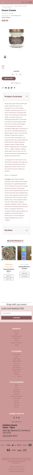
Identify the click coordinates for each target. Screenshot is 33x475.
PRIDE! (16, 356)
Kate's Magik (16, 398)
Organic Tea (16, 365)
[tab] (16, 96)
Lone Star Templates (19, 469)
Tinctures (16, 363)
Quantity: (16, 71)
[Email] (6, 88)
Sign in (13, 343)
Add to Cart (9, 279)
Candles (16, 374)
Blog (16, 340)
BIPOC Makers (16, 354)
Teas (16, 387)
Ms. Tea (16, 401)
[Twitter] (11, 88)
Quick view (8, 276)
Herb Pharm (16, 392)
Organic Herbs (16, 361)
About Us (16, 331)
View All (16, 407)
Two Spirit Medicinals (16, 396)
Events (16, 334)
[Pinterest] (14, 88)
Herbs (16, 385)
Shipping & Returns (16, 336)
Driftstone (16, 389)
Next (31, 255)
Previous (2, 255)
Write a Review (6, 17)
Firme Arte (16, 403)
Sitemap (16, 345)
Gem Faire (16, 405)
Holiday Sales (16, 359)
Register (19, 343)
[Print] (9, 88)
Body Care (16, 372)
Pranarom (16, 394)
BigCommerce (19, 466)
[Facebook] (3, 88)
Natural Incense (16, 370)
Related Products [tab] (15, 241)
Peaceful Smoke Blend (8, 270)
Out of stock (24, 276)
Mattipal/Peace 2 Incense (24, 267)
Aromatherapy (16, 367)
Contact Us (16, 338)
